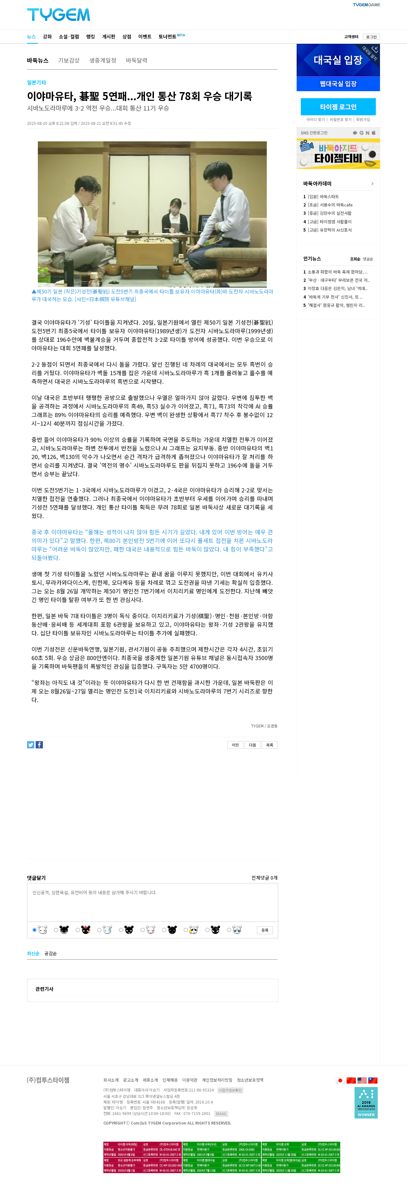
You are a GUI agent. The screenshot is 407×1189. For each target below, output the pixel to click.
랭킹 (90, 36)
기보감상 (69, 60)
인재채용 (170, 1080)
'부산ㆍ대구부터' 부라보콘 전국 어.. (336, 280)
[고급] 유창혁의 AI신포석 (327, 230)
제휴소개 (150, 1080)
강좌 (47, 36)
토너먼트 (167, 36)
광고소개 (130, 1080)
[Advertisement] (152, 804)
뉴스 (31, 36)
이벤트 (145, 36)
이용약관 (189, 1080)
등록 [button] (264, 930)
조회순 (355, 258)
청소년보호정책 (250, 1080)
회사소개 (111, 1080)
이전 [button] (235, 744)
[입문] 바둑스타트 (321, 196)
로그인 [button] (371, 36)
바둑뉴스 (38, 60)
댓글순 (368, 258)
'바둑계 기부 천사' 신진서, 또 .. (332, 297)
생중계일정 (102, 60)
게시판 (108, 36)
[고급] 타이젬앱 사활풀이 (327, 222)
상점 (126, 36)
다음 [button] (252, 744)
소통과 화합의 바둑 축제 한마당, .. (335, 272)
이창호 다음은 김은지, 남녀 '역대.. (335, 288)
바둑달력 (137, 60)
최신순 (33, 953)
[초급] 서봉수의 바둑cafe (328, 205)
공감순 (51, 953)
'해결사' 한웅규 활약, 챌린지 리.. (334, 305)
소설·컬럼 (69, 36)
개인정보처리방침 (217, 1080)
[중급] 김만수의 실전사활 (327, 213)
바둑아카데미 (317, 183)
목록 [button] (269, 744)
